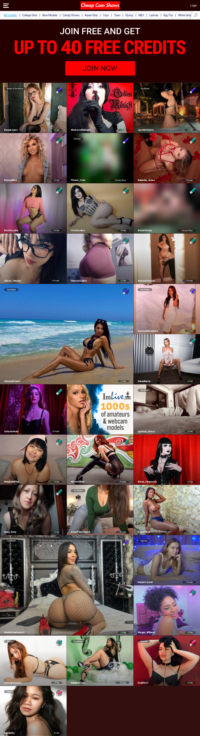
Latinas (153, 15)
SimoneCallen (79, 280)
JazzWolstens (146, 130)
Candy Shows (71, 15)
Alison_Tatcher (12, 280)
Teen (117, 15)
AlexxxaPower (12, 381)
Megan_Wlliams (146, 632)
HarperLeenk (145, 582)
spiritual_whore (146, 431)
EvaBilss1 (143, 682)
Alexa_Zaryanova (147, 481)
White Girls (184, 15)
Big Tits (168, 15)
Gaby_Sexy (10, 532)
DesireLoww (11, 230)
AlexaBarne (144, 381)
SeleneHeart (11, 431)
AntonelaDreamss (148, 331)
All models (10, 15)
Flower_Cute (78, 180)
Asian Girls (91, 15)
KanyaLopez (11, 130)
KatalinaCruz (78, 682)
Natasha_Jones (146, 180)
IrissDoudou (78, 230)
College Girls (29, 15)
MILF (141, 15)
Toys (106, 15)
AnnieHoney (145, 230)
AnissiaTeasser (146, 280)
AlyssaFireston (12, 682)
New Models (49, 15)
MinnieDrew (77, 481)
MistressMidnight (81, 130)
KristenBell (144, 532)
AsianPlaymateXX (80, 532)
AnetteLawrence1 (14, 632)
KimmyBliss (10, 180)
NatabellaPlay (11, 481)
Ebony (129, 15)
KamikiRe (9, 733)
